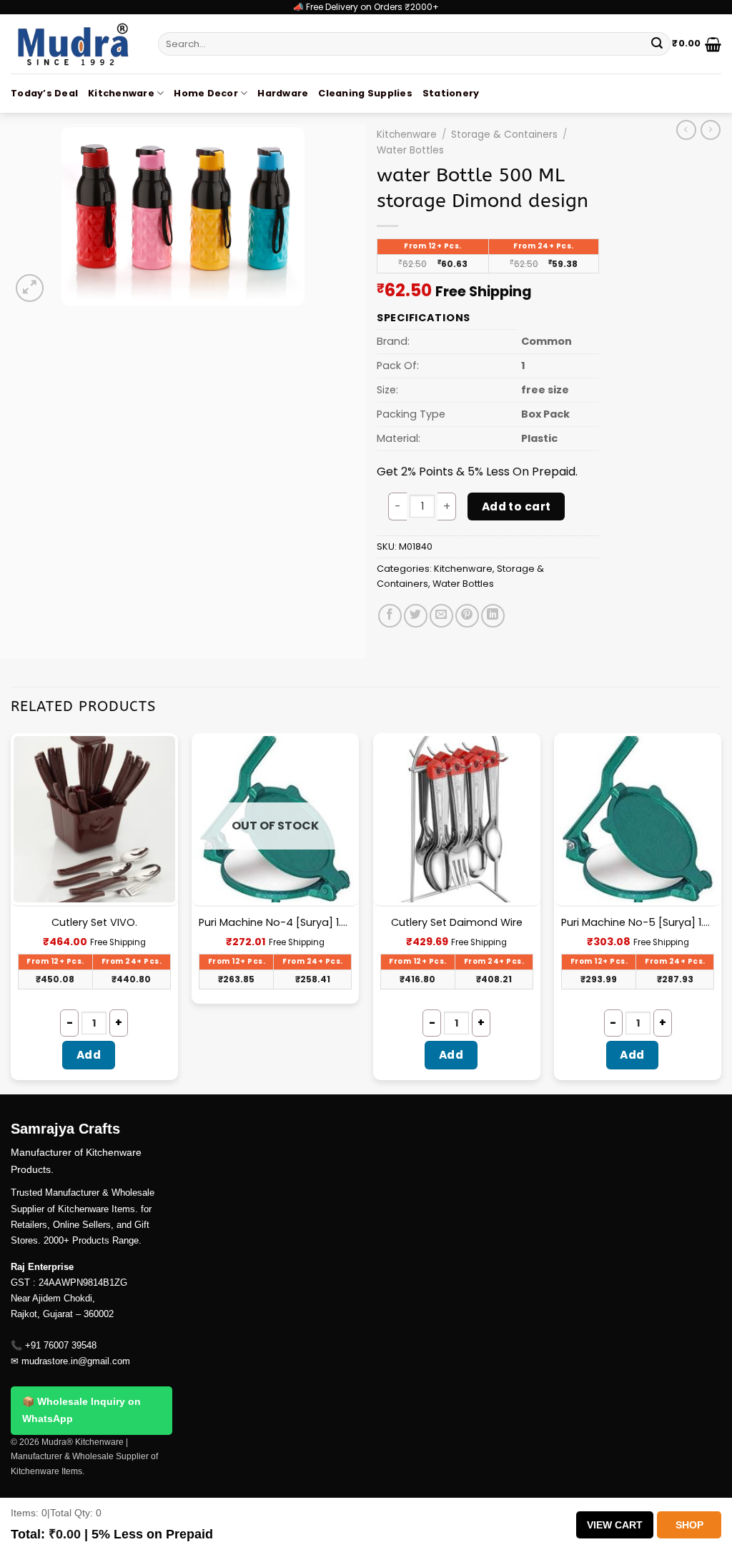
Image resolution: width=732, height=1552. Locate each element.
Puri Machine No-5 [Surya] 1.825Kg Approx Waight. (637, 922)
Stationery (451, 93)
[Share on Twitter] (415, 616)
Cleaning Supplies (365, 93)
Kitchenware (121, 93)
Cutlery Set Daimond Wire (457, 922)
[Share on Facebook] (390, 616)
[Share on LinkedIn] (493, 616)
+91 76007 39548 (61, 1345)
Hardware (282, 93)
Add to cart (516, 506)
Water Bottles (410, 150)
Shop (689, 1525)
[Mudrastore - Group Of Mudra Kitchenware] (74, 44)
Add (88, 1054)
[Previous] (11, 912)
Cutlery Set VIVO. (94, 922)
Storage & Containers (504, 134)
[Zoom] (30, 288)
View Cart (615, 1525)
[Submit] (657, 44)
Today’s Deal (44, 93)
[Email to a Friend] (441, 616)
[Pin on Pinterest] (467, 616)
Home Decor (206, 93)
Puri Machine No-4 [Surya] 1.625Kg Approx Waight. (275, 922)
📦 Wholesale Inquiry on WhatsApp (81, 1410)
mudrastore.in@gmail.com (75, 1361)
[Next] (720, 912)
